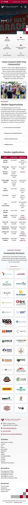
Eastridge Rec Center (7, 474)
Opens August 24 (22, 239)
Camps (3, 444)
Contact (22, 172)
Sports (3, 447)
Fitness (3, 454)
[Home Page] (11, 420)
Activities (4, 439)
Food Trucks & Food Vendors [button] (12, 127)
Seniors (3, 461)
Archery (3, 458)
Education (3, 451)
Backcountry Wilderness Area (9, 478)
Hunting (3, 459)
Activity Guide (5, 486)
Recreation (5, 468)
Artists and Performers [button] (10, 139)
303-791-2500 (7, 431)
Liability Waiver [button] (8, 144)
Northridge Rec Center (7, 471)
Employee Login (18, 502)
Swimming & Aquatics (7, 442)
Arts (2, 446)
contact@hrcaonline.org (9, 428)
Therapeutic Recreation (7, 463)
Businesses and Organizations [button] (13, 133)
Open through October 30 (22, 233)
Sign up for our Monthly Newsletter (12, 434)
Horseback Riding (5, 456)
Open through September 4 (23, 217)
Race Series (4, 449)
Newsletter (4, 488)
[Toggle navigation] (25, 6)
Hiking (2, 452)
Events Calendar (5, 489)
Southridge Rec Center (7, 473)
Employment (4, 491)
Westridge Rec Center (7, 476)
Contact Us (24, 2)
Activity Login (16, 2)
